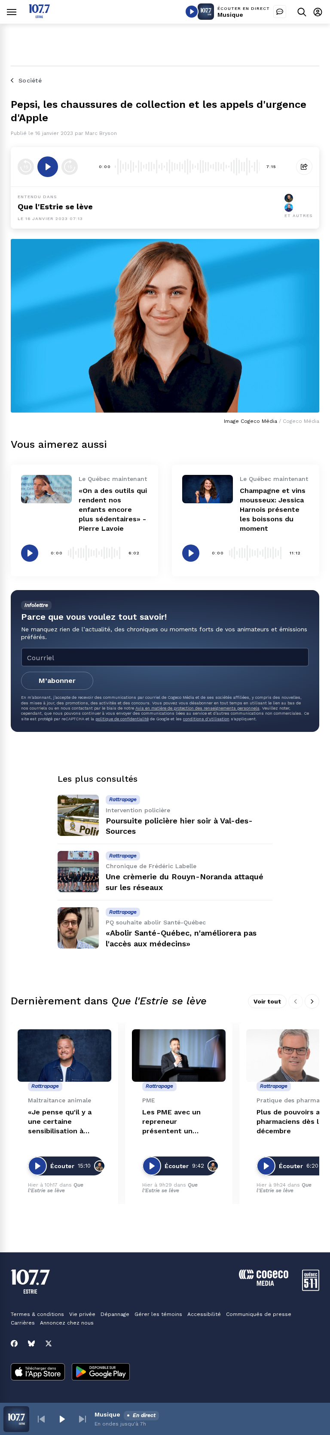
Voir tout (267, 1001)
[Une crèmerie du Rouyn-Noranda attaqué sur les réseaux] (78, 871)
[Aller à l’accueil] (39, 16)
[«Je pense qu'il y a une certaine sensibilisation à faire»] (64, 1055)
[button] (41, 1419)
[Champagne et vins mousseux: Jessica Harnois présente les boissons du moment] (207, 489)
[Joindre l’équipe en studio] (279, 11)
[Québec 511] (310, 1289)
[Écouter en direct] (192, 11)
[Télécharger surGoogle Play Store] (101, 1372)
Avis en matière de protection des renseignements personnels (197, 708)
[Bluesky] (31, 1343)
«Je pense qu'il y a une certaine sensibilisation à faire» (60, 1122)
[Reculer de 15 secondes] (26, 167)
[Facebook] (14, 1343)
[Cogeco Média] (263, 1283)
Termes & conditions (37, 1314)
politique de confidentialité (122, 718)
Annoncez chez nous (67, 1323)
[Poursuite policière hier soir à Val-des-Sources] (78, 815)
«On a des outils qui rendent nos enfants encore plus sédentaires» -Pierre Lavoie (113, 509)
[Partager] (304, 167)
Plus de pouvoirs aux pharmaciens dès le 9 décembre (293, 1121)
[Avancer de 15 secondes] (69, 167)
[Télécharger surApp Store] (38, 1372)
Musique (230, 14)
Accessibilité (204, 1314)
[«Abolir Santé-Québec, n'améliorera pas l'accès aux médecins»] (78, 928)
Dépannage (115, 1314)
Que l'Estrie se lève (55, 206)
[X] (48, 1343)
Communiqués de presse (258, 1314)
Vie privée (82, 1314)
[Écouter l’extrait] (47, 166)
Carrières (23, 1323)
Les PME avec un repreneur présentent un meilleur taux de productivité (171, 1122)
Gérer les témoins (158, 1314)
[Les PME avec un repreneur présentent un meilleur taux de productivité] (179, 1055)
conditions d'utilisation (206, 718)
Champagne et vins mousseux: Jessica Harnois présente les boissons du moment (273, 509)
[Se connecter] (317, 12)
